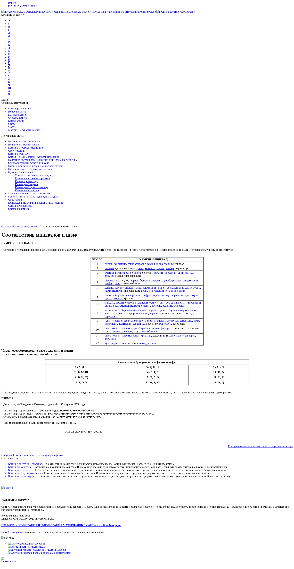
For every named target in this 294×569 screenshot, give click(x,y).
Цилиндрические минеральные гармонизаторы (35, 166)
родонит (109, 280)
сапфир (126, 272)
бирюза (136, 272)
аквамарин (111, 323)
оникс (174, 290)
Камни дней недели (26, 184)
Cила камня (15, 199)
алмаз (188, 287)
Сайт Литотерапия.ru (13, 532)
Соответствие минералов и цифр (34, 175)
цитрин (194, 295)
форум (12, 2)
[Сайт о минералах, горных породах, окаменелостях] (39, 552)
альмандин (149, 287)
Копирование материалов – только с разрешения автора (260, 446)
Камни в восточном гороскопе (32, 178)
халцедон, (142, 313)
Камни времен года (26, 181)
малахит (109, 302)
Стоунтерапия (16, 150)
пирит (165, 290)
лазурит (119, 287)
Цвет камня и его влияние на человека (30, 169)
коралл (160, 268)
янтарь (108, 263)
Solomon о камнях (18, 208)
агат (118, 280)
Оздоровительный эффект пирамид (28, 162)
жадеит (156, 295)
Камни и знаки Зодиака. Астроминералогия (33, 156)
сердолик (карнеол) (136, 302)
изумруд (117, 290)
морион (118, 298)
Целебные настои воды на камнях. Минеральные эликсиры (42, 159)
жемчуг (170, 268)
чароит (116, 320)
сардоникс (139, 323)
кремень (156, 305)
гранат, (192, 310)
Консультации (16, 120)
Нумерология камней (20, 172)
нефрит (187, 280)
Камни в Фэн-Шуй (19, 153)
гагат (118, 272)
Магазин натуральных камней (25, 129)
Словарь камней (17, 117)
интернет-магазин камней (23, 5)
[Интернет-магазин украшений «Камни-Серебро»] (38, 549)
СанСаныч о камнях (20, 205)
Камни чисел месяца (27, 190)
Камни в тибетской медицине (25, 147)
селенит (109, 268)
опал (140, 268)
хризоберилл (112, 343)
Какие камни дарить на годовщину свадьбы (33, 196)
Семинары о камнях (19, 108)
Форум (12, 126)
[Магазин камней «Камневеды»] (27, 546)
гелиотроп (165, 323)
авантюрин (165, 263)
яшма (195, 280)
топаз (131, 263)
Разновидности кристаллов (24, 141)
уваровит (153, 313)
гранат (138, 287)
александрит (138, 320)
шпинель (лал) (186, 272)
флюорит (140, 263)
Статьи (12, 123)
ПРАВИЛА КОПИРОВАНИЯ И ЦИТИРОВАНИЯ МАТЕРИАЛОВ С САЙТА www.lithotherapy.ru (61, 525)
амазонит (150, 268)
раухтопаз (172, 320)
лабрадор (189, 313)
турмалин (110, 275)
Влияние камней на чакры (23, 144)
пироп (161, 287)
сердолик (152, 263)
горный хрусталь (171, 280)
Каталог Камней (17, 114)
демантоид (120, 263)
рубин (196, 287)
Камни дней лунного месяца (31, 187)
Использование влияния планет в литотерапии (35, 202)
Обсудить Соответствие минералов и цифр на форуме (32, 455)
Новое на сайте (17, 111)
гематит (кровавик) (165, 272)
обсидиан (172, 287)
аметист (109, 272)
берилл (144, 280)
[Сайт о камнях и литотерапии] (27, 543)
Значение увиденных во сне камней (29, 193)
